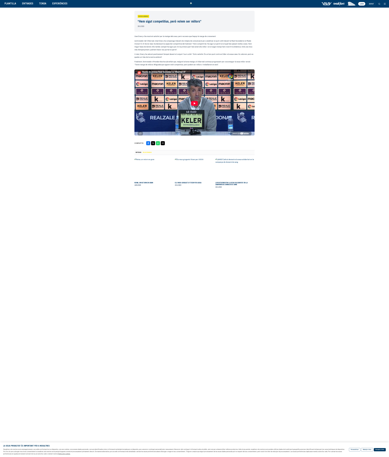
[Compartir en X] (153, 143)
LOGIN (362, 4)
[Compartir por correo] (163, 143)
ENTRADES (27, 4)
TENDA (42, 4)
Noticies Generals (143, 16)
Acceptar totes (379, 449)
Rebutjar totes (367, 449)
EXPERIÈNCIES (59, 4)
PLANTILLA (10, 4)
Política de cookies (64, 454)
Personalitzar (355, 449)
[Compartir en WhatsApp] (158, 143)
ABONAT (371, 4)
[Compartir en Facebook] (148, 143)
